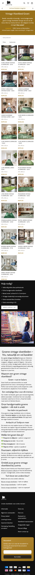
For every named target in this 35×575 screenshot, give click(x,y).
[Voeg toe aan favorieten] (3, 47)
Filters (4, 42)
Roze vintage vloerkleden (8, 484)
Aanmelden (17, 557)
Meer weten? (20, 25)
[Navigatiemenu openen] (3, 3)
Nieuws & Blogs (22, 528)
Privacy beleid (5, 516)
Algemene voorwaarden (8, 513)
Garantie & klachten (7, 523)
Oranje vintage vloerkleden (9, 487)
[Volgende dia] (33, 8)
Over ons (20, 513)
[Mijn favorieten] (28, 3)
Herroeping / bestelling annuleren (7, 527)
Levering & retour (6, 519)
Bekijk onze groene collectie (9, 470)
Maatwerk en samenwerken (22, 517)
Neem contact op (9, 307)
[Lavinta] (9, 3)
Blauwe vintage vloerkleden (9, 481)
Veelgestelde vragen (24, 525)
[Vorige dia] (2, 8)
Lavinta (7, 574)
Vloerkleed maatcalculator (25, 521)
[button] (24, 3)
